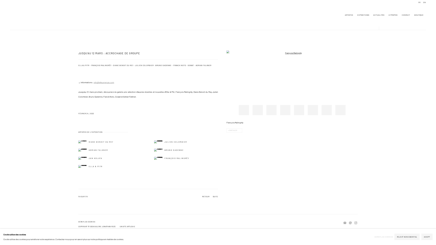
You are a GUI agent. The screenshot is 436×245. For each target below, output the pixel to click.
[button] (244, 110)
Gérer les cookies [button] (86, 222)
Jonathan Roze (20, 15)
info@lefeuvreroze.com (104, 82)
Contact (406, 15)
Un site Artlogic (127, 226)
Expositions (363, 15)
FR (419, 2)
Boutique (419, 15)
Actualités (378, 15)
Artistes (349, 15)
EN (424, 2)
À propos (393, 15)
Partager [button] (233, 130)
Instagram (355, 223)
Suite (215, 196)
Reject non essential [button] (407, 237)
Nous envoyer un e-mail (350, 223)
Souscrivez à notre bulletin (344, 223)
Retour (205, 196)
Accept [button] (427, 237)
